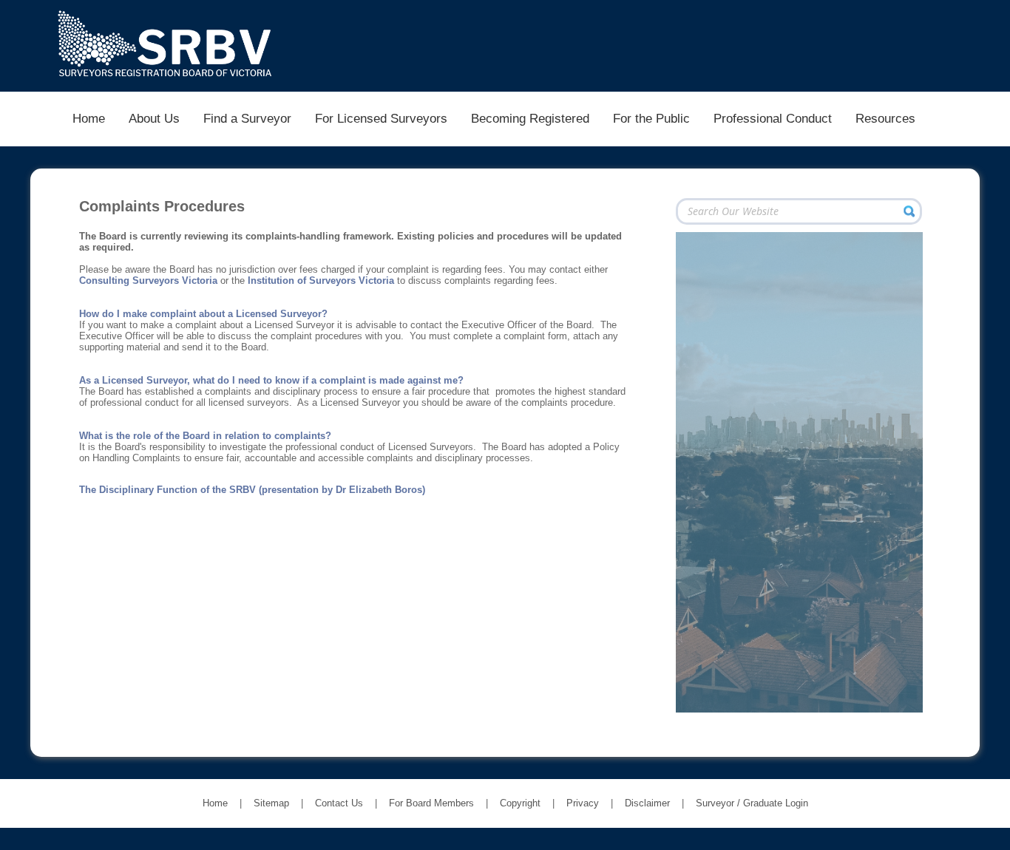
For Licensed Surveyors (381, 118)
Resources (885, 118)
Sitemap (271, 803)
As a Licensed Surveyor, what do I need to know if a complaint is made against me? (271, 380)
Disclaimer (647, 803)
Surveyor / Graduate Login (752, 803)
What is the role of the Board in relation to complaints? (205, 435)
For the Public (651, 118)
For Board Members (431, 803)
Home (88, 118)
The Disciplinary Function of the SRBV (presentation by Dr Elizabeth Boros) (252, 489)
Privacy (582, 803)
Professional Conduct (772, 118)
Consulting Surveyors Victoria (148, 280)
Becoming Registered (530, 118)
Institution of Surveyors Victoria (321, 280)
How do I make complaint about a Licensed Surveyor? (203, 313)
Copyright (520, 803)
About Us (154, 118)
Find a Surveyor (247, 118)
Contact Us (339, 803)
